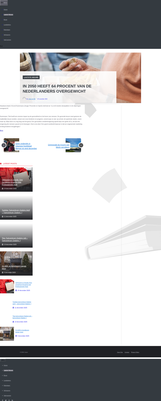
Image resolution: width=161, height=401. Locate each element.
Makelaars (7, 29)
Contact (127, 352)
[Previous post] (4, 145)
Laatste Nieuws (8, 14)
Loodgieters (7, 24)
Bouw (5, 19)
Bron (1, 130)
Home (5, 9)
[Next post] (81, 145)
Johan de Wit (31, 99)
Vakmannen (7, 40)
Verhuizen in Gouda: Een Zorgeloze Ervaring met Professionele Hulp (12, 182)
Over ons (120, 352)
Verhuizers (7, 35)
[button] (1, 46)
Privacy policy (135, 352)
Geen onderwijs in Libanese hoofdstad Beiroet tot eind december (26, 146)
